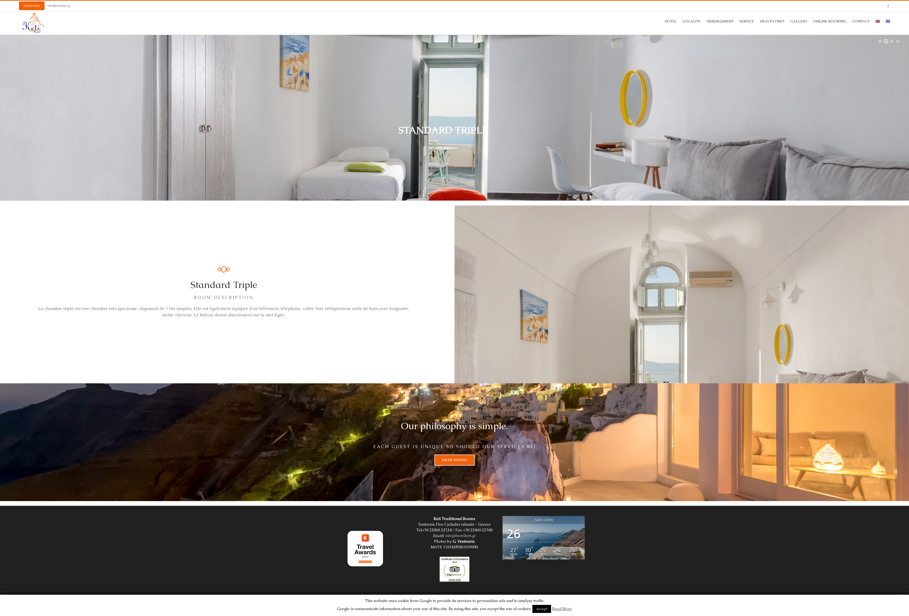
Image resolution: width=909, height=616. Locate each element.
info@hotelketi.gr (59, 6)
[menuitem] (674, 21)
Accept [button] (541, 609)
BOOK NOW (32, 6)
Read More (562, 608)
